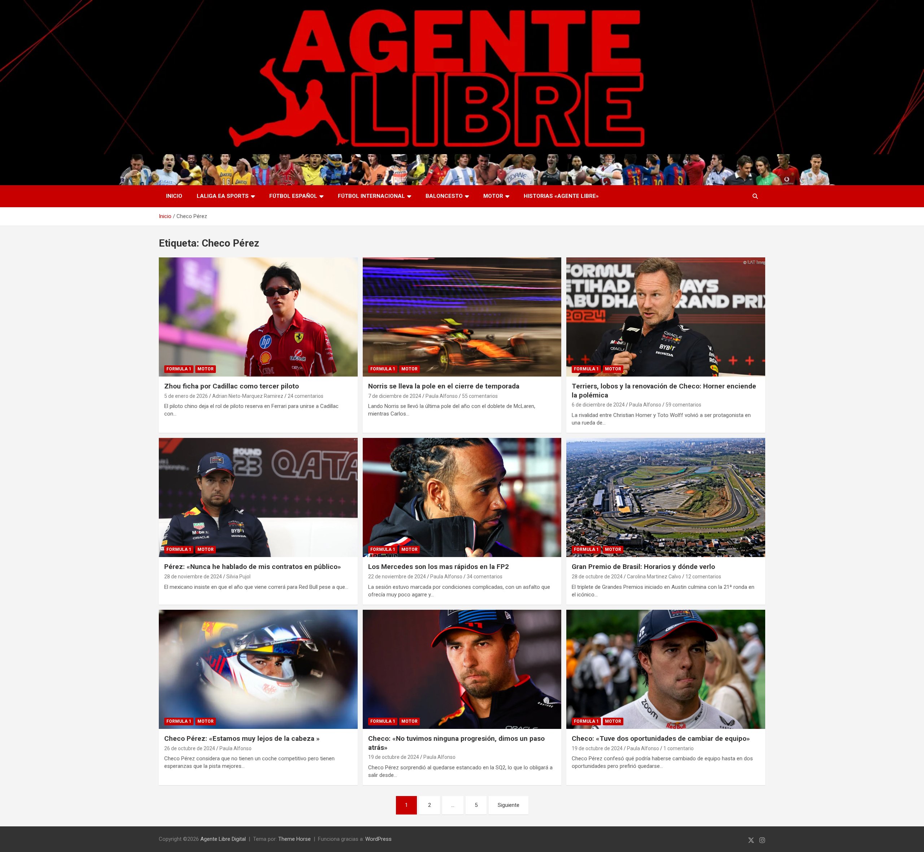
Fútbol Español (293, 196)
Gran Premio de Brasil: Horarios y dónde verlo (643, 566)
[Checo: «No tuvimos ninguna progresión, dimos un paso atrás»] (462, 669)
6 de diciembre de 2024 (598, 405)
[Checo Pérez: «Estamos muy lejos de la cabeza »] (258, 669)
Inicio (174, 196)
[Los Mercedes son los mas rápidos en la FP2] (462, 497)
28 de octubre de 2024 (597, 576)
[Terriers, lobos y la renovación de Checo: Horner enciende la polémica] (666, 317)
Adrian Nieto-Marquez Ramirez (247, 396)
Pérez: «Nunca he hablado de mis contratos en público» (252, 566)
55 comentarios (480, 396)
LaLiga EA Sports (223, 196)
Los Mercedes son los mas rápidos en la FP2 (438, 566)
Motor (493, 196)
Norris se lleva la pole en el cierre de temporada (443, 386)
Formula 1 (178, 368)
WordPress (378, 839)
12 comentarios (703, 576)
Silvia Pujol (238, 576)
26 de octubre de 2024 (189, 748)
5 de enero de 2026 (186, 396)
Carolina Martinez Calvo (654, 576)
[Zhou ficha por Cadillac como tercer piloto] (258, 317)
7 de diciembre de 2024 (394, 396)
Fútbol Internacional (371, 196)
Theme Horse (294, 839)
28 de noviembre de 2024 (193, 576)
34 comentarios (484, 576)
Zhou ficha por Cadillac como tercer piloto (231, 386)
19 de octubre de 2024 (393, 757)
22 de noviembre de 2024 (397, 576)
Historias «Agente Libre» (561, 196)
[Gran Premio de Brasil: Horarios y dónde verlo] (666, 497)
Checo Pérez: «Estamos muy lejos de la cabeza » (242, 738)
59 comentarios (683, 405)
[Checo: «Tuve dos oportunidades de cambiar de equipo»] (666, 669)
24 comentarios (305, 396)
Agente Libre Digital (223, 839)
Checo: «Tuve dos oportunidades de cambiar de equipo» (661, 738)
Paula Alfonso (442, 396)
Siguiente (508, 805)
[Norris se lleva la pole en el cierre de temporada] (462, 317)
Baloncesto (444, 196)
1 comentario (678, 748)
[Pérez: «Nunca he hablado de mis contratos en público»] (258, 497)
